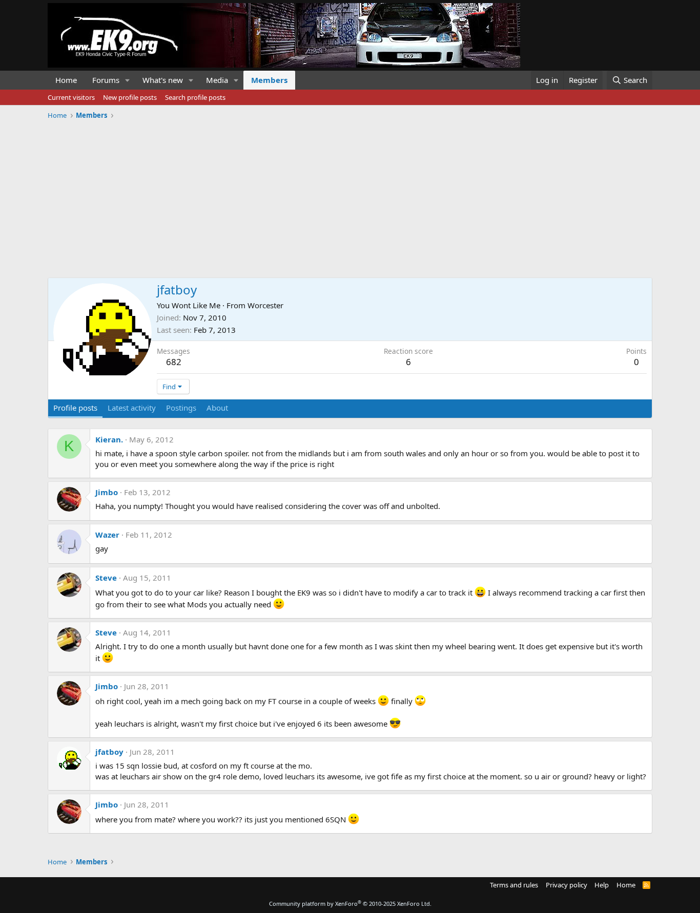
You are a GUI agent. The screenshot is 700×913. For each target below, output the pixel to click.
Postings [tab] (181, 407)
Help (601, 884)
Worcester (265, 305)
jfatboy (109, 752)
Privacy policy (566, 884)
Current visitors (71, 97)
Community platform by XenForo (350, 903)
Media (217, 80)
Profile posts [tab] (75, 407)
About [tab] (217, 407)
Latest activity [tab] (132, 407)
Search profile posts (195, 97)
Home (66, 80)
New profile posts (130, 97)
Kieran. (109, 439)
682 (173, 362)
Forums (105, 80)
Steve (106, 577)
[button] (127, 80)
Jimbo (106, 492)
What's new (162, 80)
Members (269, 80)
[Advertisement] (350, 195)
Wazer (107, 534)
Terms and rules (514, 884)
